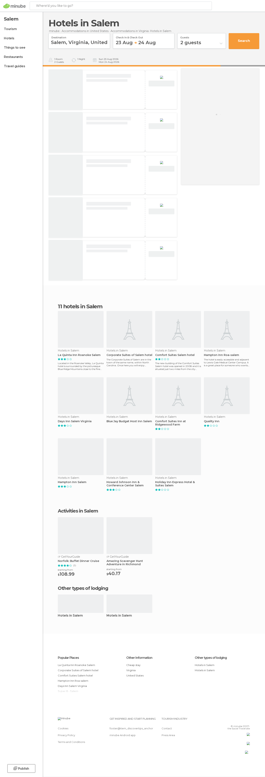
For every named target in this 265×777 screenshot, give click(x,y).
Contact (167, 728)
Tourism (10, 29)
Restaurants (13, 57)
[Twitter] (234, 720)
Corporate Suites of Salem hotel (129, 355)
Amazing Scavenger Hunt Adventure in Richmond (125, 562)
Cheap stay (133, 665)
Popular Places (68, 658)
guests (192, 42)
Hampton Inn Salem (72, 482)
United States (135, 675)
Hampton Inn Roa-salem (221, 355)
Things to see (14, 47)
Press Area (168, 735)
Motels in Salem (119, 615)
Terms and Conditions (71, 741)
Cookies (63, 728)
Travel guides (14, 66)
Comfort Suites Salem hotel (175, 355)
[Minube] (14, 6)
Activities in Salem (78, 511)
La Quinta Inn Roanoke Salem (79, 355)
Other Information (139, 658)
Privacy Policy (66, 735)
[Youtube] (247, 720)
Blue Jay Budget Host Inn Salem (129, 421)
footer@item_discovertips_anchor (131, 728)
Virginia (131, 670)
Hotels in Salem (70, 615)
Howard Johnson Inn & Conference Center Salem (125, 484)
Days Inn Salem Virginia (75, 421)
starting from (65, 569)
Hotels (9, 38)
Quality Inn (211, 421)
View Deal (161, 83)
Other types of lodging (211, 658)
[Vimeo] (240, 720)
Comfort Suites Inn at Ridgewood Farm (170, 423)
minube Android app (123, 735)
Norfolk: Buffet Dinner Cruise (78, 561)
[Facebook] (228, 720)
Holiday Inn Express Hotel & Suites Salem (175, 484)
